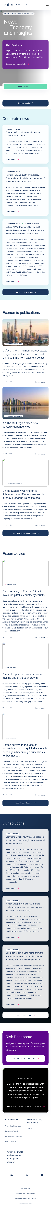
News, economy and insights (34, 1121)
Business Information (12, 1131)
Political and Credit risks (13, 1136)
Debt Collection (10, 1141)
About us (31, 1128)
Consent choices (25, 1204)
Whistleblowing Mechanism (25, 1199)
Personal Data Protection (25, 1193)
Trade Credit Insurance (13, 1126)
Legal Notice (25, 1188)
